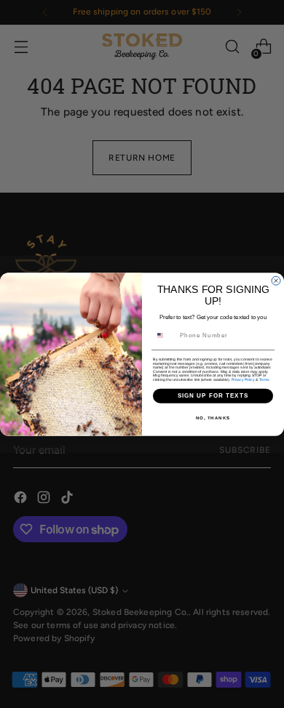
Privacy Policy (243, 379)
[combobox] (165, 335)
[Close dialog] (276, 280)
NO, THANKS (213, 417)
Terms (264, 379)
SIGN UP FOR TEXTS (213, 396)
